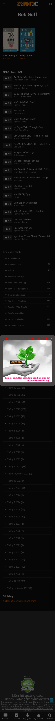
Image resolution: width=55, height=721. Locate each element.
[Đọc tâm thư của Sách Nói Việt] (27, 381)
